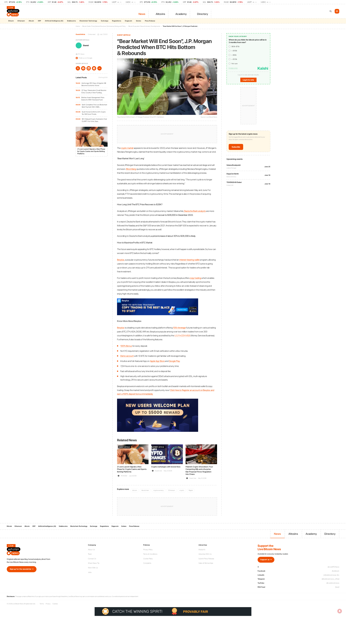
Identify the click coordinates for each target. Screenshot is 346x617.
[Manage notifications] (339, 611)
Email (148, 307)
